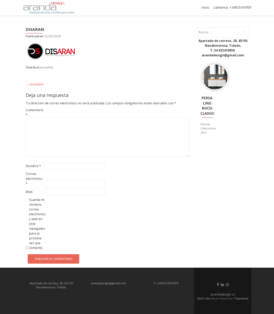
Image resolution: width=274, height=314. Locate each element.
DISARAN (35, 84)
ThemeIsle (241, 298)
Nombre (33, 166)
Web (29, 192)
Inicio (205, 7)
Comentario (34, 112)
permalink (46, 67)
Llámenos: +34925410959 (232, 7)
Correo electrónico (34, 179)
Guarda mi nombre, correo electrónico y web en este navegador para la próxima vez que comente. (37, 223)
